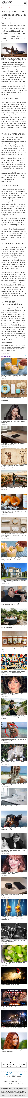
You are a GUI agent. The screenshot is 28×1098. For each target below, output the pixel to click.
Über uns (21, 1081)
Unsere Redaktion (9, 1083)
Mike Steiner (19, 1083)
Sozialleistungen (9, 7)
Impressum (19, 1076)
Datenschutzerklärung (13, 1079)
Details (16, 1095)
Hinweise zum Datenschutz (10, 1081)
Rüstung (3, 7)
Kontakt (13, 1076)
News (8, 1076)
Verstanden (21, 1095)
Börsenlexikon (14, 1063)
